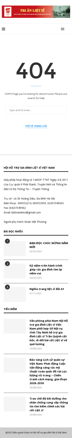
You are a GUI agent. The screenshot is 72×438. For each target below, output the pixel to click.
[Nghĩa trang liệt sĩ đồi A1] (15, 294)
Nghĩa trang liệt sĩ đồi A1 (47, 289)
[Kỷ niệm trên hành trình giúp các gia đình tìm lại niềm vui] (15, 271)
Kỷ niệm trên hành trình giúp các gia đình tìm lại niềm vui (46, 269)
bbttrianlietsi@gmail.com (26, 212)
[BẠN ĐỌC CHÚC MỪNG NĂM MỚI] (15, 248)
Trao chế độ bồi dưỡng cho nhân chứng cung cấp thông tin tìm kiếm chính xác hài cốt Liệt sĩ (49, 404)
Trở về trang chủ (36, 126)
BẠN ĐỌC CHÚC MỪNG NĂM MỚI (49, 245)
